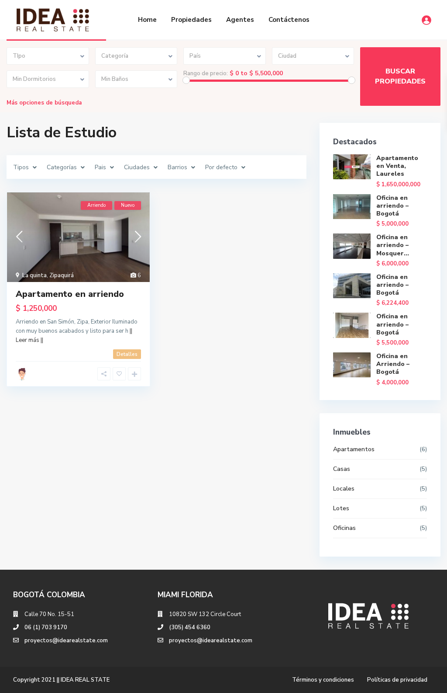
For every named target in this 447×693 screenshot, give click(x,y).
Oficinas (344, 528)
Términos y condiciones (323, 680)
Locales (343, 488)
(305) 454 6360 (189, 627)
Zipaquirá (61, 275)
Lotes (341, 508)
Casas (341, 469)
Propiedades (191, 19)
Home (147, 19)
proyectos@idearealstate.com (66, 640)
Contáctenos (288, 19)
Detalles (127, 354)
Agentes (240, 19)
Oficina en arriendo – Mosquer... (392, 245)
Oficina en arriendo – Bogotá (392, 206)
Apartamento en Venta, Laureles (397, 166)
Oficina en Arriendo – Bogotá (392, 364)
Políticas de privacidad (397, 680)
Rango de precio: (205, 74)
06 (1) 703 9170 (45, 627)
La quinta (34, 275)
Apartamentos (354, 449)
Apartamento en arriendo (70, 294)
